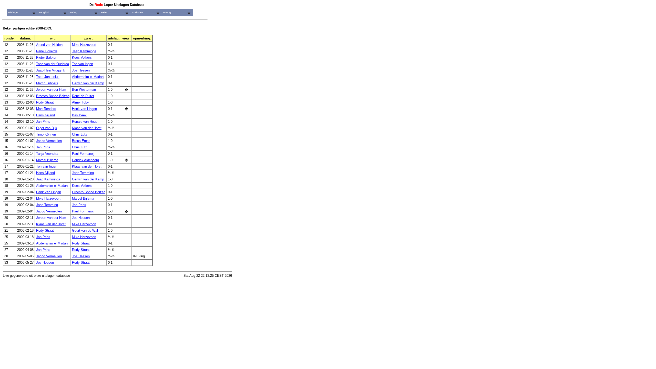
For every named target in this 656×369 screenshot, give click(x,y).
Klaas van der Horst (86, 128)
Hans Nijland (45, 115)
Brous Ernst (81, 141)
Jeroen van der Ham (51, 89)
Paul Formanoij (83, 154)
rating (73, 12)
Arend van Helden (49, 45)
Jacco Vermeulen (49, 141)
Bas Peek (79, 115)
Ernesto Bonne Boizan (52, 96)
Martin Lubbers (47, 83)
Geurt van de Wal (85, 230)
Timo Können (46, 134)
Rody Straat (45, 102)
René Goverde (46, 51)
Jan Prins (43, 122)
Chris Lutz (79, 134)
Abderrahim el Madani (88, 77)
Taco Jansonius (47, 77)
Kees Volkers (82, 57)
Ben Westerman (84, 89)
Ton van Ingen (82, 64)
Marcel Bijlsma (47, 160)
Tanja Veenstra (47, 154)
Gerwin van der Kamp (88, 83)
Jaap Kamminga (84, 51)
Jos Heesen (81, 70)
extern (105, 12)
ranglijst (44, 12)
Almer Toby (80, 102)
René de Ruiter (83, 96)
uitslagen (13, 12)
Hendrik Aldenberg (85, 160)
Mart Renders (46, 109)
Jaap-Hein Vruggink (50, 70)
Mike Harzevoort (84, 45)
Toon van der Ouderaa (52, 64)
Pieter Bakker (46, 57)
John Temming (83, 173)
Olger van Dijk (46, 128)
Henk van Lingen (84, 109)
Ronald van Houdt (85, 122)
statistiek (137, 12)
